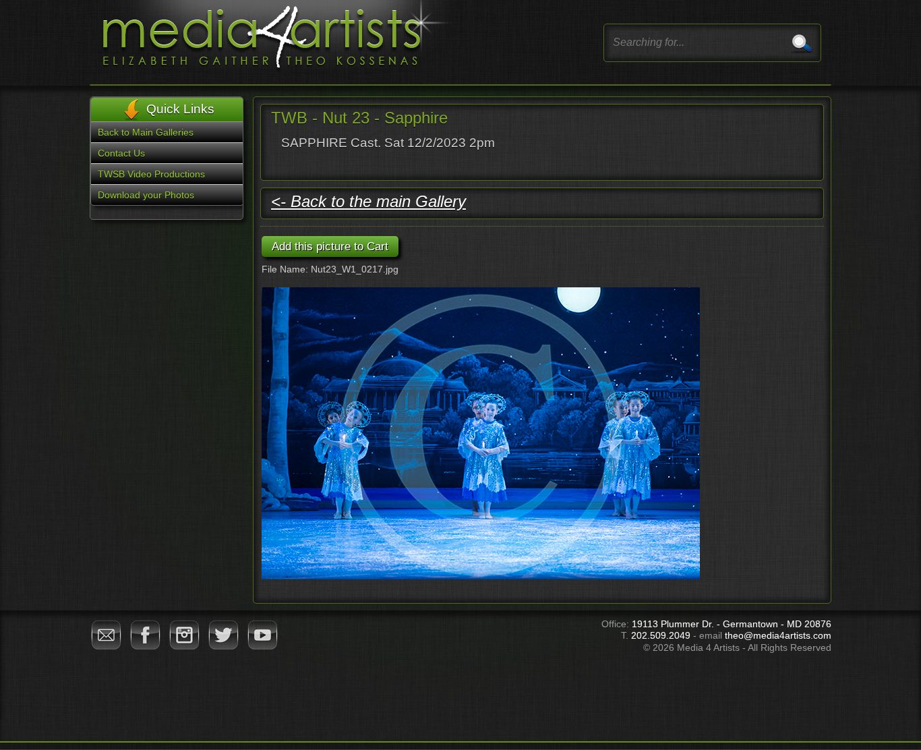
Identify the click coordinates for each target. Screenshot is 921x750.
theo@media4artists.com (778, 635)
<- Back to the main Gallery (368, 201)
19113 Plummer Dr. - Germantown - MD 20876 (731, 623)
